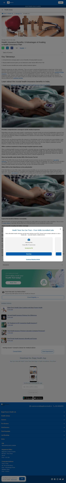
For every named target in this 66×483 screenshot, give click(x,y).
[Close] (60, 229)
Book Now (28, 254)
